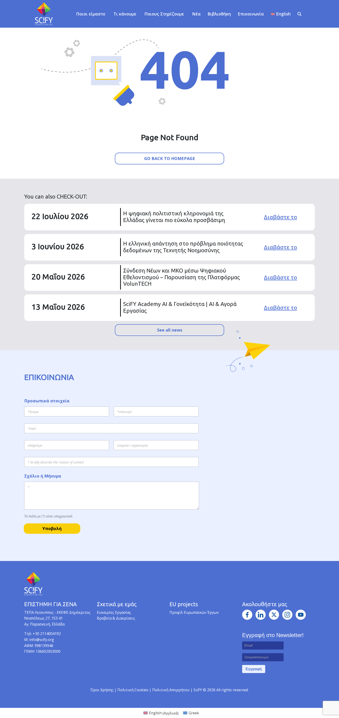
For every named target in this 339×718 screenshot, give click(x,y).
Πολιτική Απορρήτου (171, 689)
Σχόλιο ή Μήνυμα (42, 476)
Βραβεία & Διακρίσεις (116, 618)
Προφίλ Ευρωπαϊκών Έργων (194, 612)
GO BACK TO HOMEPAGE (169, 158)
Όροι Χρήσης (101, 689)
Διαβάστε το (280, 217)
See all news (169, 330)
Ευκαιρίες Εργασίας (114, 612)
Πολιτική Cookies (133, 689)
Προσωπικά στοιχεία (46, 401)
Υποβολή (52, 528)
